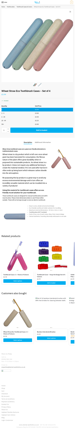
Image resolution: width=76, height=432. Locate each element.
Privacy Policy (6, 407)
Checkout (4, 394)
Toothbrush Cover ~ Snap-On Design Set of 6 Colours (51, 276)
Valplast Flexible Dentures (10, 412)
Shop (3, 388)
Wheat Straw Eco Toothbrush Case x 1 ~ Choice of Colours (15, 333)
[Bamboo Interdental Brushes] (51, 313)
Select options (17, 281)
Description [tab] (28, 142)
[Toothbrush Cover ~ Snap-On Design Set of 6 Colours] (51, 256)
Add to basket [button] (51, 283)
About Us (4, 409)
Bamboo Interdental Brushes (46, 332)
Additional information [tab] (43, 142)
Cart (2, 391)
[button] (71, 2)
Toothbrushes (11, 7)
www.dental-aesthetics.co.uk (29, 425)
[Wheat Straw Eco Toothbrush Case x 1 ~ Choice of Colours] (18, 313)
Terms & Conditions (8, 399)
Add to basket (41, 130)
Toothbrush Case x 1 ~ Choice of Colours (16, 275)
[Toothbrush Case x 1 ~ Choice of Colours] (18, 256)
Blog (2, 418)
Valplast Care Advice (8, 415)
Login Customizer (7, 420)
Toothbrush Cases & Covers (24, 7)
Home (3, 7)
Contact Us (5, 404)
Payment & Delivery (7, 402)
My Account (5, 396)
